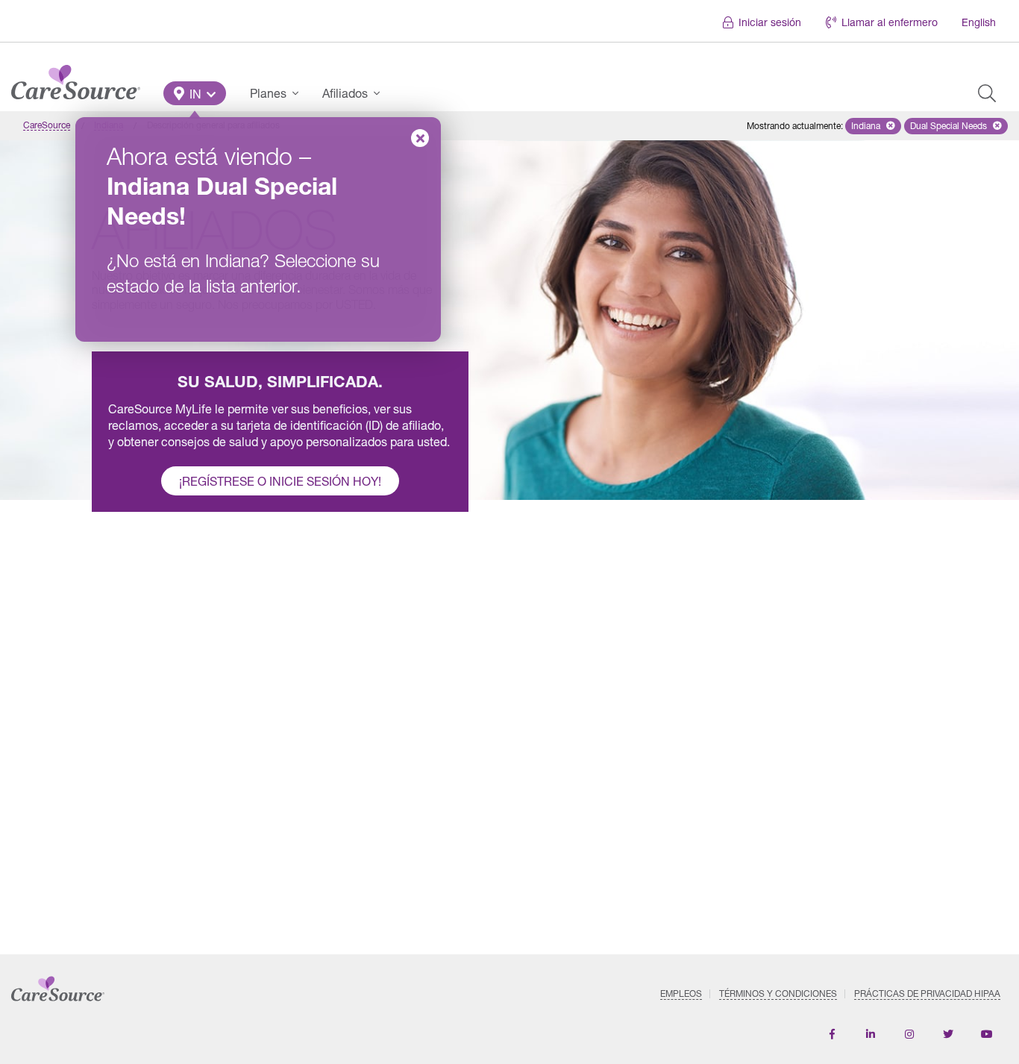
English (979, 22)
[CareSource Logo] (75, 78)
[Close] (420, 138)
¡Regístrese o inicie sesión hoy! (280, 481)
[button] (194, 93)
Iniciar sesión (770, 22)
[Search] (987, 93)
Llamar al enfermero (889, 22)
